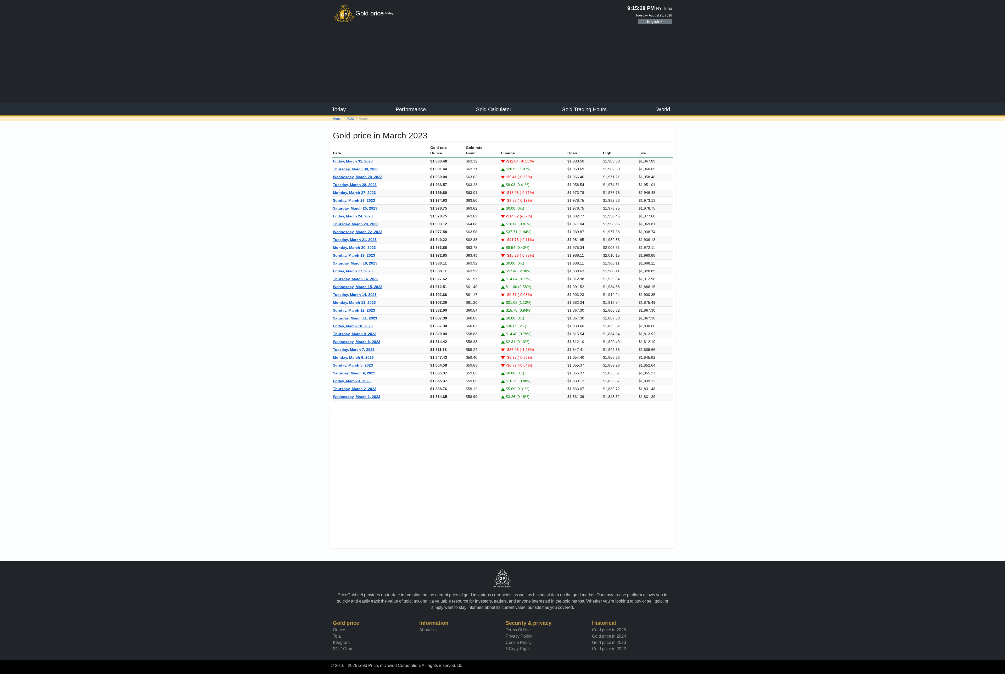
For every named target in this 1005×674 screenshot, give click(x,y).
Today (339, 109)
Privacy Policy (519, 636)
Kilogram (341, 642)
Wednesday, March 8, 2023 (356, 342)
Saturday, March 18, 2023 (355, 263)
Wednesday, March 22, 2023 (357, 232)
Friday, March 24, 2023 (353, 216)
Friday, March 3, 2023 (352, 381)
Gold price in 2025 (609, 630)
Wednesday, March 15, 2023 (357, 287)
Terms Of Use (518, 630)
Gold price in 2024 (609, 636)
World (663, 109)
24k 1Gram (343, 649)
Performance (411, 109)
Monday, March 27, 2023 (354, 192)
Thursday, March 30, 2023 (355, 169)
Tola (337, 636)
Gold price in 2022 (609, 649)
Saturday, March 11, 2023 (355, 318)
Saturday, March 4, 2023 (354, 373)
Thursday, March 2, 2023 (354, 389)
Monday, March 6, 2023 (353, 357)
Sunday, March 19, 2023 (354, 255)
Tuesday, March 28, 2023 (355, 185)
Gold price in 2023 (609, 642)
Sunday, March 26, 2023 (354, 200)
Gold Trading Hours (584, 109)
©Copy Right (518, 649)
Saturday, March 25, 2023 (355, 208)
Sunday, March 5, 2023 (353, 365)
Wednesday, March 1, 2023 (356, 397)
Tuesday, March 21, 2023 (355, 240)
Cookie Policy (519, 642)
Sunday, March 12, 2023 (354, 310)
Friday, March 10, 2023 (353, 326)
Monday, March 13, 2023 (354, 302)
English (653, 21)
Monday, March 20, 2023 (354, 247)
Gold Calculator (493, 109)
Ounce (339, 630)
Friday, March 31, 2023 (353, 161)
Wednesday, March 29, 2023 (357, 177)
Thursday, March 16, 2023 (355, 279)
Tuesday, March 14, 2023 (355, 295)
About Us (428, 630)
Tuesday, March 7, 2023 (354, 349)
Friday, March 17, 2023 (353, 271)
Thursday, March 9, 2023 (354, 334)
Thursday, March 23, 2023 (355, 224)
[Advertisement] (502, 63)
